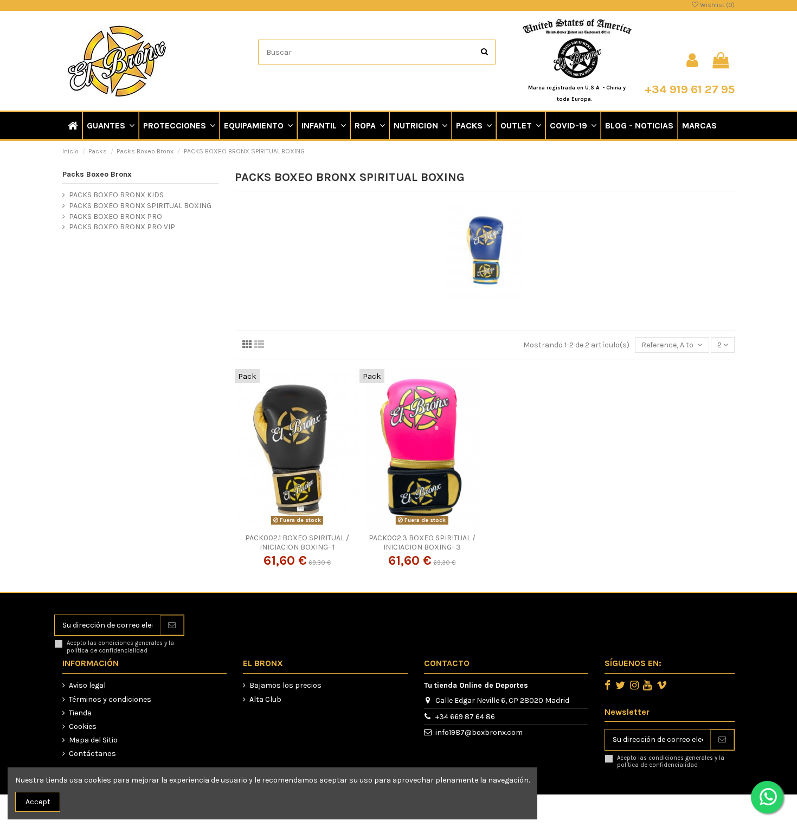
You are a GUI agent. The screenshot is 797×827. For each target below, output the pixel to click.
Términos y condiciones (110, 699)
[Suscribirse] (172, 625)
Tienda (80, 713)
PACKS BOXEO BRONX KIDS (116, 194)
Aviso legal (87, 685)
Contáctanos (92, 753)
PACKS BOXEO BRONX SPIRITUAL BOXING (140, 205)
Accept (37, 801)
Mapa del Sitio (93, 740)
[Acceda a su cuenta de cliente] (692, 60)
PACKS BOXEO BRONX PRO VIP (122, 226)
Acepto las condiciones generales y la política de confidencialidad (120, 646)
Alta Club (265, 699)
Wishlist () (716, 5)
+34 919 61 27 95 (690, 89)
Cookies (83, 726)
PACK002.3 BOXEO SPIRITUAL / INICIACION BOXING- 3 (422, 542)
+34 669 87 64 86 (465, 716)
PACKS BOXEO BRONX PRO (115, 216)
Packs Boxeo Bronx (97, 174)
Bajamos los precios (285, 685)
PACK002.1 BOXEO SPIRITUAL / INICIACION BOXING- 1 (297, 542)
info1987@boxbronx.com (479, 732)
